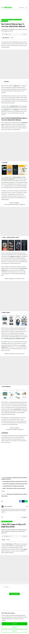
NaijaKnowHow (14, 106)
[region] (14, 622)
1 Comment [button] (24, 517)
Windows (12, 256)
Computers (18, 19)
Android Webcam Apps (18, 494)
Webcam (16, 85)
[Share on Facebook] (5, 34)
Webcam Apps (4, 496)
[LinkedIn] (27, 506)
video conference (17, 177)
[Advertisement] (14, 13)
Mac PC (19, 256)
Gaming (10, 521)
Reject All (14, 631)
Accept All (14, 623)
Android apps (9, 494)
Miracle (3, 539)
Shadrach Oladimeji (5, 37)
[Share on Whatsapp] (9, 34)
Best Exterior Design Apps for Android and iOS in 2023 (15, 483)
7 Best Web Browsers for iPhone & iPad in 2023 (13, 486)
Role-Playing (9, 544)
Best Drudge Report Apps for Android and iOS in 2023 (15, 481)
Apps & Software (11, 19)
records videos (17, 409)
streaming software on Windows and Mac (14, 338)
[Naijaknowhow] (8, 7)
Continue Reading (14, 593)
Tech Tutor (4, 21)
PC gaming (24, 549)
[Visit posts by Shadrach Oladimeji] (2, 506)
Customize (14, 627)
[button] (2, 7)
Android (4, 19)
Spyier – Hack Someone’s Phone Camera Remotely (14, 488)
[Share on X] (7, 34)
